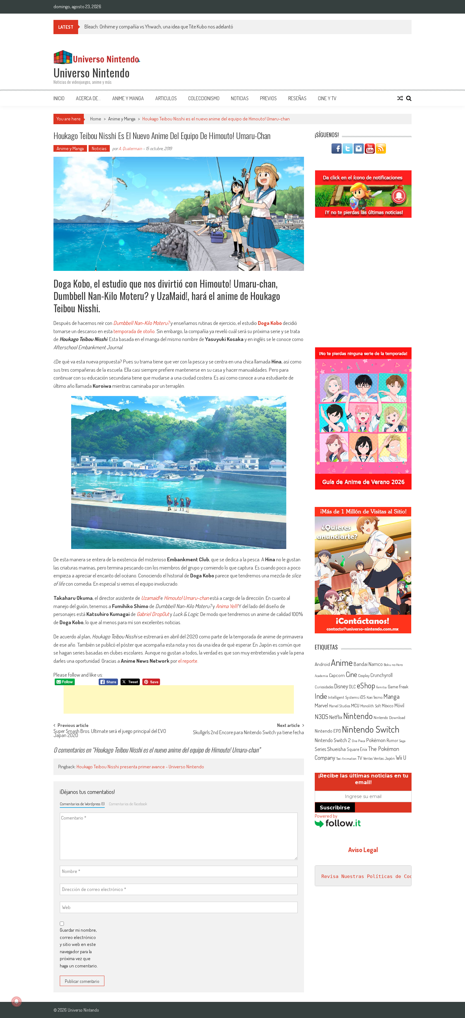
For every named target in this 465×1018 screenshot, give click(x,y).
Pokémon (376, 740)
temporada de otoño (134, 331)
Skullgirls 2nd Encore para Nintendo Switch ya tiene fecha (248, 732)
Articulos (166, 98)
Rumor (392, 740)
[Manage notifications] (16, 1002)
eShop (366, 685)
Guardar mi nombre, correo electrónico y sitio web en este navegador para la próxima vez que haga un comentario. (79, 948)
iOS (363, 697)
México (388, 705)
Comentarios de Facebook (128, 803)
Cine (351, 674)
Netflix (335, 716)
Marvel (321, 705)
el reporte (187, 660)
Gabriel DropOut (153, 614)
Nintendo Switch (371, 729)
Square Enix (357, 749)
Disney (341, 686)
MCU (355, 705)
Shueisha (336, 748)
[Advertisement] (179, 699)
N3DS (321, 716)
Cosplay (363, 675)
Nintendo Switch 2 (333, 740)
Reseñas (297, 98)
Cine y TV (327, 98)
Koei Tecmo (374, 697)
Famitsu (381, 687)
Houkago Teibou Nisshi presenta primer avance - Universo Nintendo (140, 767)
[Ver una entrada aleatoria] (400, 98)
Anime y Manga (128, 98)
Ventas (368, 758)
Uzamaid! (150, 597)
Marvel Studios (339, 706)
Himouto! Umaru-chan (186, 597)
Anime (342, 662)
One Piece (358, 741)
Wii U (401, 757)
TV (359, 758)
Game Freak (398, 686)
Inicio (59, 98)
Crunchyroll (381, 675)
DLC (352, 686)
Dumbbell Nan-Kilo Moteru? (141, 323)
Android (322, 664)
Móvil (399, 705)
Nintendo (358, 715)
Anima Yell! (227, 606)
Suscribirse (335, 808)
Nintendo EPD (328, 731)
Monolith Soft (370, 705)
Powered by (326, 816)
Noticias (240, 98)
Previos (268, 98)
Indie (321, 696)
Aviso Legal (363, 849)
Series (320, 749)
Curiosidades (324, 687)
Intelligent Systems (343, 697)
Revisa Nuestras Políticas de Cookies (372, 876)
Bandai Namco (368, 664)
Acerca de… (88, 98)
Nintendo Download (389, 717)
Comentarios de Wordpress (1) (82, 803)
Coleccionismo (204, 98)
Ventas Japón (384, 758)
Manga (391, 696)
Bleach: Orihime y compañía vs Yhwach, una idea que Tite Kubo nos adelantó (158, 26)
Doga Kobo (270, 323)
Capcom (337, 675)
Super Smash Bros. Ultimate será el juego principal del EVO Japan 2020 (109, 733)
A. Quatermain (130, 148)
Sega (402, 741)
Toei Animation (346, 758)
